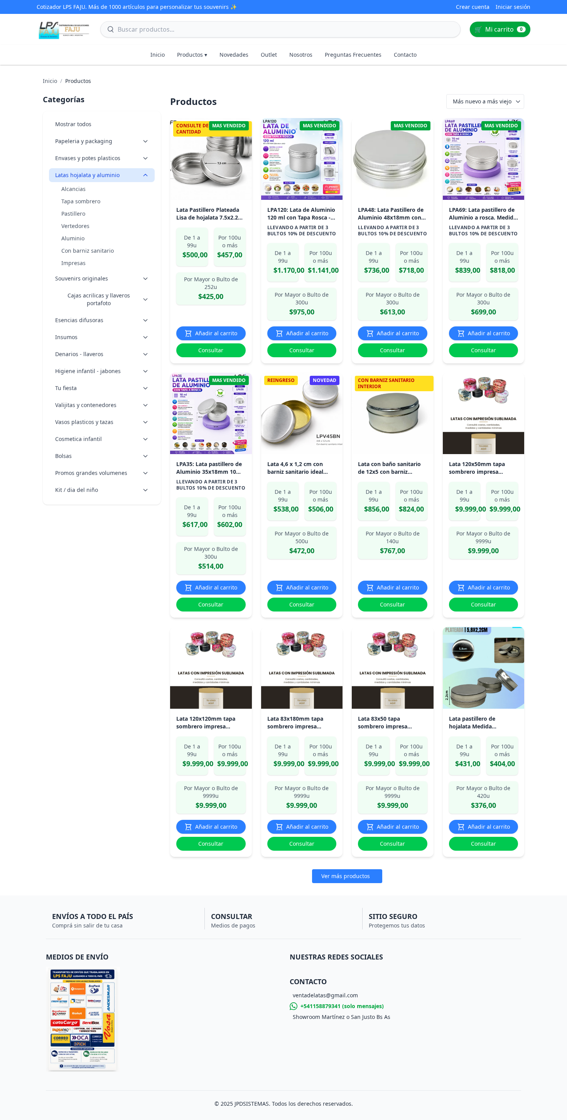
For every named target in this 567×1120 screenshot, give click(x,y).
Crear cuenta (472, 6)
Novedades (233, 54)
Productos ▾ (192, 54)
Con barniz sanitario (87, 250)
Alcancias (73, 189)
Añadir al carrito (216, 333)
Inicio (157, 54)
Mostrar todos (73, 124)
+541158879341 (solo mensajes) (342, 1006)
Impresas (73, 263)
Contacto (405, 54)
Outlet (269, 54)
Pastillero (73, 213)
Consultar (210, 350)
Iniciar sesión (513, 6)
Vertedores (75, 226)
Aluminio (72, 238)
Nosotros (300, 54)
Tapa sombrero (80, 201)
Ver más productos (345, 876)
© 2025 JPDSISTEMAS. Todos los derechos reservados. (283, 1103)
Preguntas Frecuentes (353, 54)
